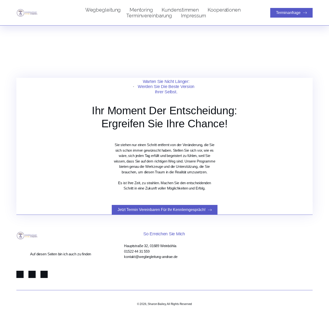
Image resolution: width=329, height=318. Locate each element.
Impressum (193, 16)
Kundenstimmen (180, 10)
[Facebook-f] (20, 274)
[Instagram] (32, 274)
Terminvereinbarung (149, 16)
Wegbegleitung (103, 10)
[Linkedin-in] (44, 274)
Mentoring (141, 10)
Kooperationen (224, 10)
